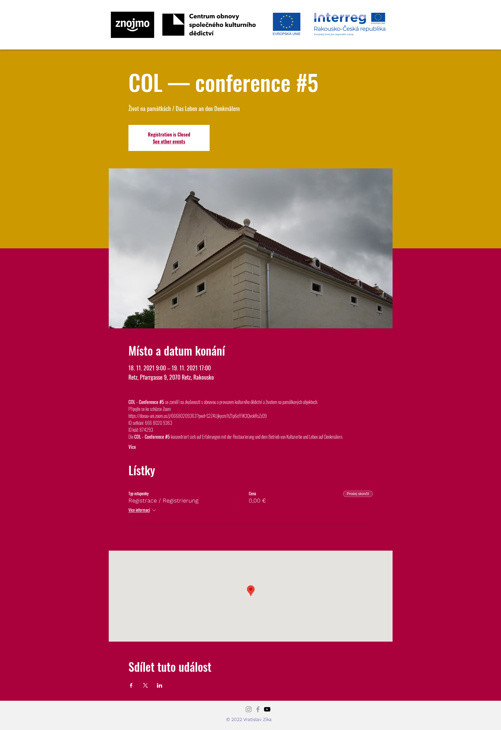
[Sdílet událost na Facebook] (131, 685)
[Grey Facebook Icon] (258, 709)
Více (132, 447)
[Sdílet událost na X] (145, 685)
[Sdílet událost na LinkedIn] (159, 685)
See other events (169, 141)
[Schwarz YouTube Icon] (267, 709)
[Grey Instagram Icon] (249, 709)
